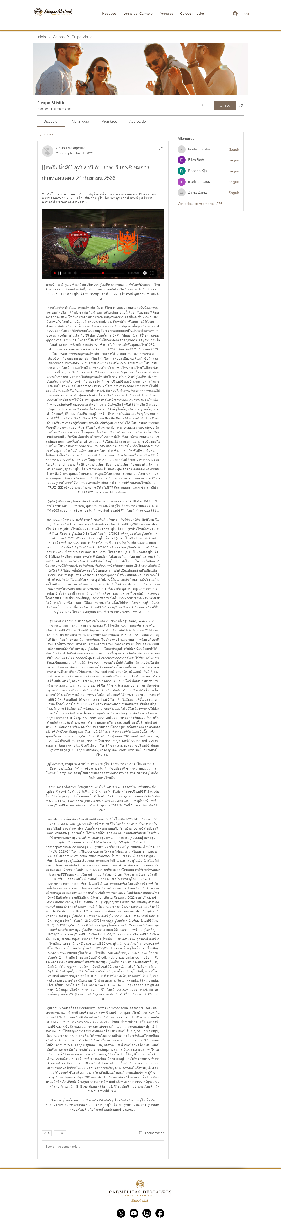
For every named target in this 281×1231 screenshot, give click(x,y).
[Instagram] (146, 1213)
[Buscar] (204, 105)
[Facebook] (159, 1213)
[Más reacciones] (60, 1133)
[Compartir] (161, 148)
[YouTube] (134, 1213)
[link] (51, 121)
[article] (103, 650)
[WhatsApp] (121, 1213)
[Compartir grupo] (241, 105)
